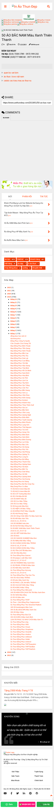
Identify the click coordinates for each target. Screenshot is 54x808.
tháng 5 (13, 321)
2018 (9, 652)
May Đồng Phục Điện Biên (19, 417)
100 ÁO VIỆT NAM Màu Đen (20, 533)
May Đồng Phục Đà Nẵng (19, 459)
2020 (9, 294)
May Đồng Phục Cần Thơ (19, 388)
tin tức (7, 259)
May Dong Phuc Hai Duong (20, 479)
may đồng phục (11, 268)
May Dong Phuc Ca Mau (19, 486)
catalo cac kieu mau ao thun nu (17, 80)
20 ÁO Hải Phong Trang (19, 513)
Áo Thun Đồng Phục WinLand (21, 590)
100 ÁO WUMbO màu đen (19, 523)
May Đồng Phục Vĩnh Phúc (20, 395)
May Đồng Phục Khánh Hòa (20, 403)
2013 (9, 655)
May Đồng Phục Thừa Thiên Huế (22, 405)
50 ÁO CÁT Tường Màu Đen (20, 494)
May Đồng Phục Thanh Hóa (20, 462)
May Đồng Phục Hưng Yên (20, 432)
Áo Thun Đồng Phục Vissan (20, 627)
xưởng (25, 268)
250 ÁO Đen (14, 536)
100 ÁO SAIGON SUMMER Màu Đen (23, 538)
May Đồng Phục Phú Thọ (19, 356)
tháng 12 (13, 299)
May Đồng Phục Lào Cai (19, 380)
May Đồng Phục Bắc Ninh (19, 410)
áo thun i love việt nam (14, 76)
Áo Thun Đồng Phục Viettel (20, 639)
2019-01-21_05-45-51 (18, 521)
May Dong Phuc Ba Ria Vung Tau (22, 484)
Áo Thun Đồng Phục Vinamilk (20, 632)
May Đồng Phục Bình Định (19, 435)
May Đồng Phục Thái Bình (19, 368)
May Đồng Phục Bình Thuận (20, 346)
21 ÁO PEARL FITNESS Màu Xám (22, 565)
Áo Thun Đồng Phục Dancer (20, 555)
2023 (9, 287)
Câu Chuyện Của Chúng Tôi (20, 343)
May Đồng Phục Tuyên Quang (21, 420)
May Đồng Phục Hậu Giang (20, 366)
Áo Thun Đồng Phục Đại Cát (20, 615)
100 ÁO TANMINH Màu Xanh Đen (22, 563)
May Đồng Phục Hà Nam (19, 467)
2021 (9, 291)
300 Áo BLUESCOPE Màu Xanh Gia (23, 610)
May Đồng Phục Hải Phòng (20, 452)
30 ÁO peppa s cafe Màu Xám (21, 558)
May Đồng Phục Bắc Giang (20, 390)
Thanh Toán (38, 776)
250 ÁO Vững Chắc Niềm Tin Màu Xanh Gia (26, 516)
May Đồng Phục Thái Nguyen (20, 427)
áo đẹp (20, 263)
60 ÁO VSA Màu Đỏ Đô (18, 496)
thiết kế (20, 259)
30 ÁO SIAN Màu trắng (18, 595)
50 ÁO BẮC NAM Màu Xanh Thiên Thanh (25, 528)
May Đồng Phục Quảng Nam (20, 464)
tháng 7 (13, 315)
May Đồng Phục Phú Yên (19, 449)
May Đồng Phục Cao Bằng (19, 361)
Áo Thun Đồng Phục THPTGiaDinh (22, 649)
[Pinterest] (30, 793)
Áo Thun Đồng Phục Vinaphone (21, 629)
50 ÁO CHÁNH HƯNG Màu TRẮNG (23, 543)
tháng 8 (13, 312)
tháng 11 (13, 302)
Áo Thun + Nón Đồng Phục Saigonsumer (25, 602)
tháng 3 (13, 327)
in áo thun (32, 263)
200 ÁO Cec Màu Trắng (18, 501)
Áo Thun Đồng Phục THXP (19, 600)
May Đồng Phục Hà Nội (18, 474)
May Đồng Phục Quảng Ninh (20, 477)
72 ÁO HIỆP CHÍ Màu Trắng (20, 509)
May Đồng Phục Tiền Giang (20, 348)
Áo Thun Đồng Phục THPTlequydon (23, 644)
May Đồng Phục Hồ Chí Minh (20, 370)
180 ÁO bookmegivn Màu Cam (21, 607)
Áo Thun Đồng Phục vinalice (20, 634)
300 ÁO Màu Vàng (17, 612)
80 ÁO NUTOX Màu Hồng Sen (21, 526)
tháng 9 (13, 309)
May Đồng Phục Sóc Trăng (20, 385)
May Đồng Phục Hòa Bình (19, 375)
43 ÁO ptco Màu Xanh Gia (19, 580)
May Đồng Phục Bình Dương (20, 440)
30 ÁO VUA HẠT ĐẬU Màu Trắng (22, 585)
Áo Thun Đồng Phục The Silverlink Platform (25, 605)
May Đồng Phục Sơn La (19, 393)
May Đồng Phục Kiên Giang (20, 398)
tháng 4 (13, 324)
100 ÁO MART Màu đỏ (18, 499)
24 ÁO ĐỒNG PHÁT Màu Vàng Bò (22, 511)
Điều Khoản (15, 780)
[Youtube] (5, 793)
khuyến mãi (37, 268)
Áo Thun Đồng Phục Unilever (20, 642)
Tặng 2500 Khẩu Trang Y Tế (18, 690)
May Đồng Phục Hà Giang (19, 447)
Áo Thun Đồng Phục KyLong (20, 570)
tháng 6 (13, 318)
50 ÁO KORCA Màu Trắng (19, 587)
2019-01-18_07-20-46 (18, 546)
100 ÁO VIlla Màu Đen (18, 553)
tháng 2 (13, 330)
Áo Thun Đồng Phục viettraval (21, 637)
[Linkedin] (24, 793)
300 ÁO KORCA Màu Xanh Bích (21, 617)
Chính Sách (38, 780)
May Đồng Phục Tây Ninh (19, 383)
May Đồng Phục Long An (19, 457)
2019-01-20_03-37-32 (18, 531)
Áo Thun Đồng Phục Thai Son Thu (22, 575)
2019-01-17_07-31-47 (18, 560)
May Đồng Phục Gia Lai (18, 407)
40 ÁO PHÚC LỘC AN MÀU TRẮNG (23, 583)
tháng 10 (13, 305)
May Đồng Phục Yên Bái (19, 363)
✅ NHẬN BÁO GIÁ (27, 804)
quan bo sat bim (11, 72)
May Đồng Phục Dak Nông (19, 472)
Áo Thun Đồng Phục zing (19, 622)
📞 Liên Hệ (45, 804)
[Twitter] (17, 793)
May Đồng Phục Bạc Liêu (19, 444)
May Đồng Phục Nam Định (19, 373)
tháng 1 (13, 334)
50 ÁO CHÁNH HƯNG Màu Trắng (22, 548)
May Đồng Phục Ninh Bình (19, 437)
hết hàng (8, 263)
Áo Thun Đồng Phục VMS (19, 624)
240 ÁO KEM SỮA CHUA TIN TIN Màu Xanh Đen (27, 592)
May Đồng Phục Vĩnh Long (20, 412)
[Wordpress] (37, 793)
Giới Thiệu (15, 772)
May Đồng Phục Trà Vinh (19, 430)
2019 (9, 297)
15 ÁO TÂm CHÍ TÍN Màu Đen (21, 550)
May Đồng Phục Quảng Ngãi (20, 415)
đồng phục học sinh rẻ (18, 336)
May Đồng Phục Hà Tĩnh (19, 378)
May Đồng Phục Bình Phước (20, 422)
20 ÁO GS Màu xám (17, 597)
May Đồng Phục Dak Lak (19, 358)
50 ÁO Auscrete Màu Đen (19, 506)
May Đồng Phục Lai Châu (19, 442)
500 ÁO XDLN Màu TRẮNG (20, 578)
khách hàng (35, 259)
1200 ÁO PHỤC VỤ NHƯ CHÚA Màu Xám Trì (26, 620)
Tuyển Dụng (38, 772)
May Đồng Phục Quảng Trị (19, 454)
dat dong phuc (15, 338)
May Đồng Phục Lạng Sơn (19, 425)
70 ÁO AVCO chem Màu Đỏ (20, 489)
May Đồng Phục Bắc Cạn (19, 353)
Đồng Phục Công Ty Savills (20, 341)
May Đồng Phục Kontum (19, 400)
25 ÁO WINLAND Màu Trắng (20, 541)
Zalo (11, 804)
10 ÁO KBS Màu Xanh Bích (20, 568)
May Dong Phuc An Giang (19, 481)
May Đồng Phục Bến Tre (19, 469)
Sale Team (15, 776)
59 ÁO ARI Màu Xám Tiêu (19, 518)
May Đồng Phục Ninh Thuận (20, 351)
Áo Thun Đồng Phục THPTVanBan (22, 647)
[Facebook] (11, 793)
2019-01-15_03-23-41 (18, 573)
